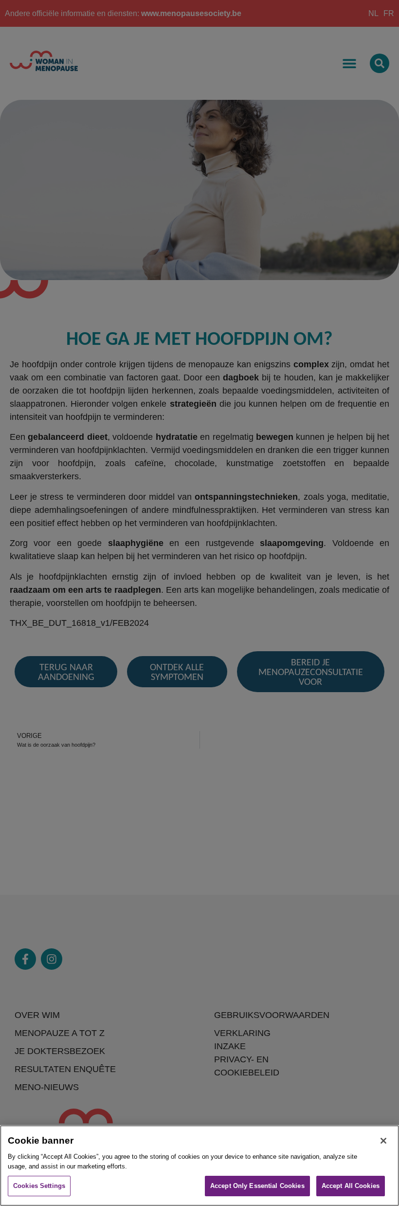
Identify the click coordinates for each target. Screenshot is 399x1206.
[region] (199, 1165)
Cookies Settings (39, 1185)
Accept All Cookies (351, 1185)
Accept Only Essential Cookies (257, 1185)
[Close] (383, 1140)
